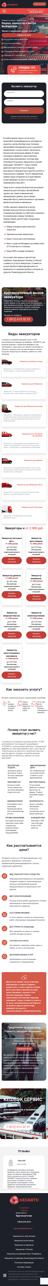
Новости (24, 1210)
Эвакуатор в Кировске (24, 1245)
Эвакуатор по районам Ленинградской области (24, 1258)
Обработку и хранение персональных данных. (24, 118)
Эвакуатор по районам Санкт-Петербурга (24, 1254)
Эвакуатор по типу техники (24, 1236)
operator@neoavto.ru (23, 1228)
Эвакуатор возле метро (24, 1241)
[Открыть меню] (4, 11)
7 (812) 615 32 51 (39, 4)
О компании (24, 1208)
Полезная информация (24, 1263)
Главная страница (8, 20)
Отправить (24, 110)
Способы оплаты (24, 1267)
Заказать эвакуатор (11, 560)
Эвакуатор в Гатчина (24, 1249)
